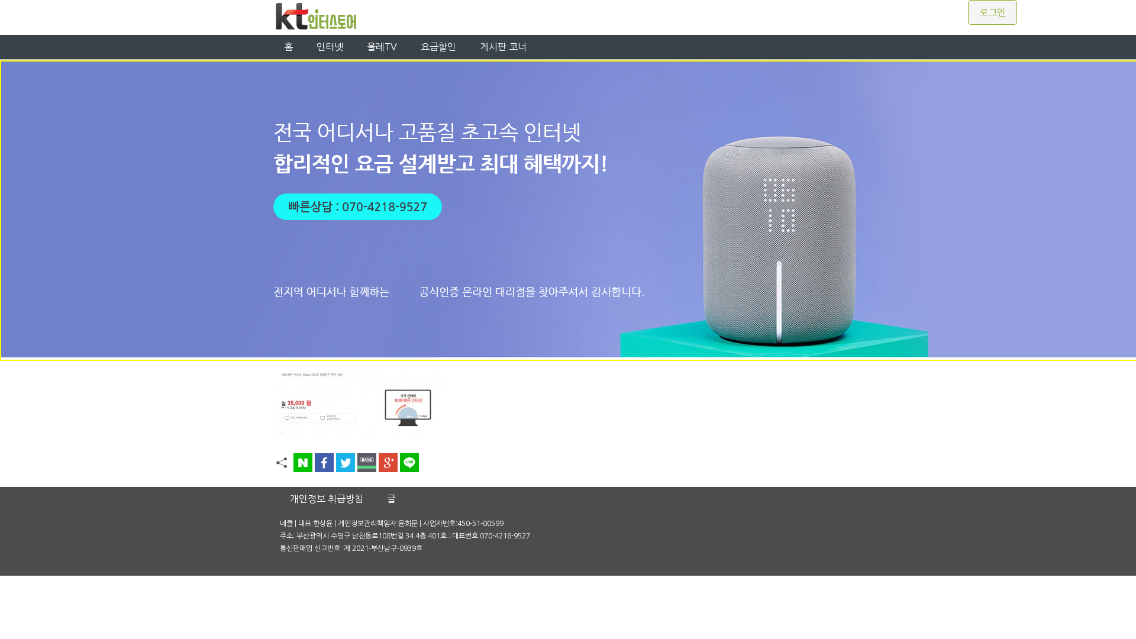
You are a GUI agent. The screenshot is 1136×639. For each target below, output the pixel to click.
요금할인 (438, 46)
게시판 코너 (503, 46)
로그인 (992, 12)
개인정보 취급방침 (326, 499)
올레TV (382, 46)
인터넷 (330, 46)
